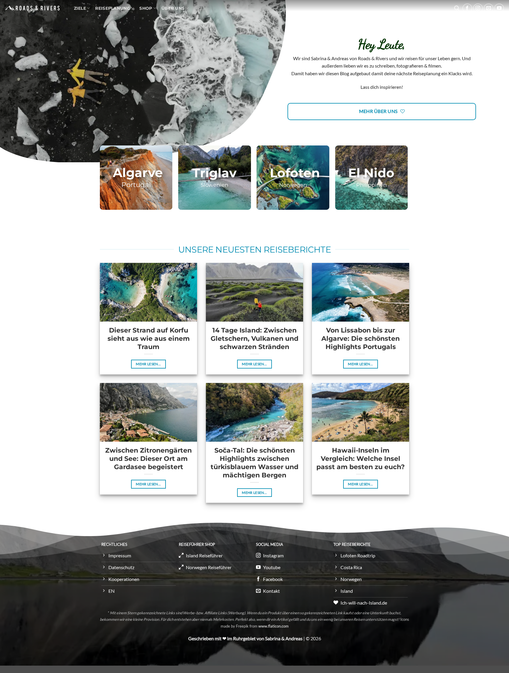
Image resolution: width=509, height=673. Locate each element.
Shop (145, 8)
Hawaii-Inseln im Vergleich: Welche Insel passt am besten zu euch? (360, 458)
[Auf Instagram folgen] (478, 8)
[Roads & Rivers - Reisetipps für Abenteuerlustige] (32, 8)
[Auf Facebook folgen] (467, 8)
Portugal (136, 185)
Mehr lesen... (148, 364)
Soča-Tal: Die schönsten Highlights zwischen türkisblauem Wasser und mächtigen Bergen (254, 462)
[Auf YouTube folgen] (499, 8)
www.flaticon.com (273, 626)
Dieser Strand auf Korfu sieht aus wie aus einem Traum (149, 338)
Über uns (172, 8)
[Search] (456, 8)
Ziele (80, 8)
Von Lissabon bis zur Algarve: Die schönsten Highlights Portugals (360, 338)
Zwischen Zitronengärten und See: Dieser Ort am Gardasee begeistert (148, 458)
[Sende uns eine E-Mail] (488, 8)
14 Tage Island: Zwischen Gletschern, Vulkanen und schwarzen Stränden (254, 338)
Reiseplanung (112, 8)
